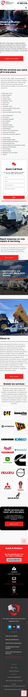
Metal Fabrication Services (13, 657)
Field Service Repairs (12, 636)
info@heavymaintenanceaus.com (14, 584)
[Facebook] (18, 627)
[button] (26, 7)
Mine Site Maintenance (12, 639)
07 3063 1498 (22, 3)
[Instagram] (14, 627)
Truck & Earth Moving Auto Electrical (13, 652)
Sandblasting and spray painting (12, 647)
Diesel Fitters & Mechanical (13, 643)
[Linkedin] (10, 627)
